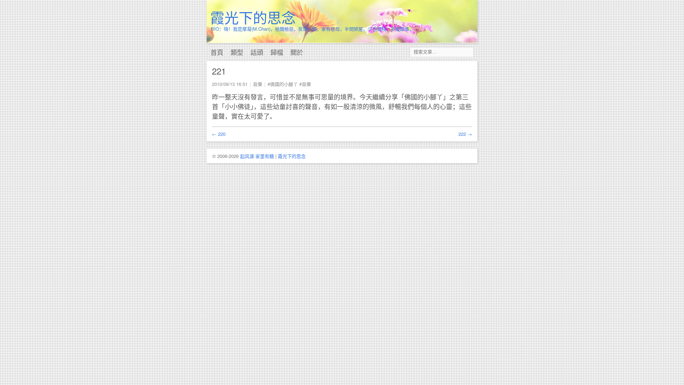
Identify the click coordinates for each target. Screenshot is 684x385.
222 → (465, 133)
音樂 (257, 84)
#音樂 (305, 84)
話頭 (256, 52)
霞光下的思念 (253, 17)
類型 (236, 52)
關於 (296, 52)
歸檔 (276, 52)
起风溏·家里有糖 (257, 156)
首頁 (217, 52)
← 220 (219, 133)
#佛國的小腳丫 (283, 84)
